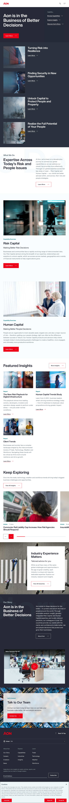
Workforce (35, 763)
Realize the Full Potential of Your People (42, 125)
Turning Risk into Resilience (38, 49)
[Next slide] (11, 536)
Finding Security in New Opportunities (42, 74)
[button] (12, 485)
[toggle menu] (65, 3)
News (5, 763)
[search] (60, 3)
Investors (6, 760)
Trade (34, 753)
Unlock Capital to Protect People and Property (39, 101)
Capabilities (21, 753)
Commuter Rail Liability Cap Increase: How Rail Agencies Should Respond (29, 528)
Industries (21, 756)
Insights (20, 760)
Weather (35, 760)
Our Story (6, 753)
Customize (6, 800)
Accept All (61, 800)
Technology (36, 756)
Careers (5, 756)
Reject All (49, 800)
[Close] (66, 784)
